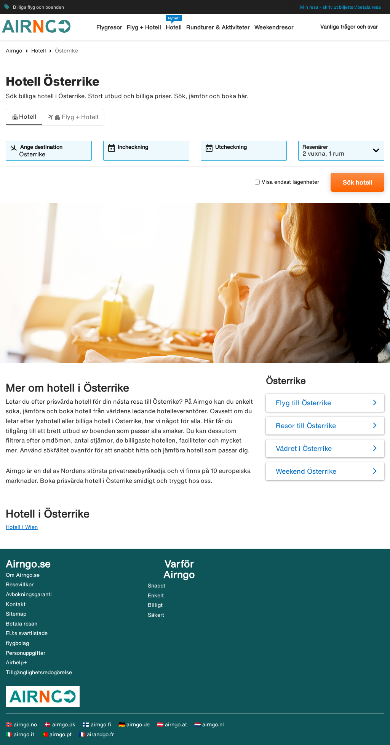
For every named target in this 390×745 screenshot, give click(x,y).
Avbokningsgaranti (29, 594)
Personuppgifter (25, 653)
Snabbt (156, 585)
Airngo (14, 50)
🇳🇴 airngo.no (21, 724)
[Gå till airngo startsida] (36, 25)
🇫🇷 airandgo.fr (96, 734)
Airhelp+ (16, 662)
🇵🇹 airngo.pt (57, 734)
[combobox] (53, 154)
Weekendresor (274, 27)
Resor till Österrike (306, 425)
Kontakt (16, 604)
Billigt (155, 605)
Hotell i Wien (22, 527)
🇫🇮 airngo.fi (97, 724)
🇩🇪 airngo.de (134, 724)
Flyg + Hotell (144, 27)
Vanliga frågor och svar (349, 26)
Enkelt (156, 595)
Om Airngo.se (23, 575)
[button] (24, 117)
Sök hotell (357, 182)
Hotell (174, 27)
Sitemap (16, 613)
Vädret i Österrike (304, 448)
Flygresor (109, 27)
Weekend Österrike (306, 471)
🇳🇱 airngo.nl (209, 724)
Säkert (156, 615)
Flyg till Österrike (303, 402)
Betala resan (21, 623)
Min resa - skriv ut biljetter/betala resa (340, 7)
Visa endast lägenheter (290, 182)
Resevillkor (20, 584)
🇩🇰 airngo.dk (59, 724)
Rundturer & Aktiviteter (218, 27)
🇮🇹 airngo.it (20, 734)
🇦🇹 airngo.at (172, 724)
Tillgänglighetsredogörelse (39, 672)
